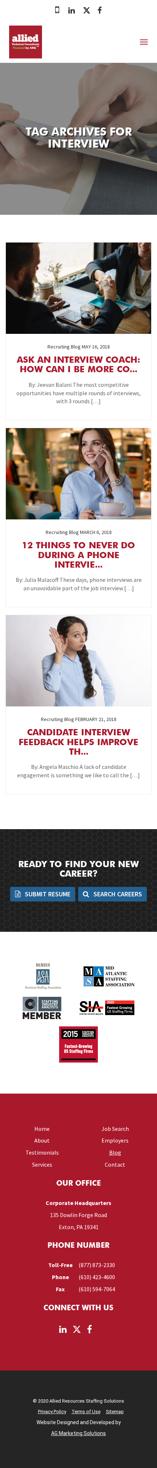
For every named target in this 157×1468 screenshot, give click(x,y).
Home (42, 1128)
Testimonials (42, 1152)
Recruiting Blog (64, 346)
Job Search (115, 1128)
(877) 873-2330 (96, 1265)
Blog (115, 1152)
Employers (115, 1140)
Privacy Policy (52, 1411)
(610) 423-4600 (96, 1277)
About (42, 1140)
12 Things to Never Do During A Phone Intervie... (78, 556)
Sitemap (115, 1411)
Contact (115, 1164)
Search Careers (117, 894)
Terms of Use (86, 1411)
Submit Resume (46, 894)
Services (42, 1164)
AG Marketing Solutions (78, 1433)
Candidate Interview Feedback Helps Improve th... (78, 743)
